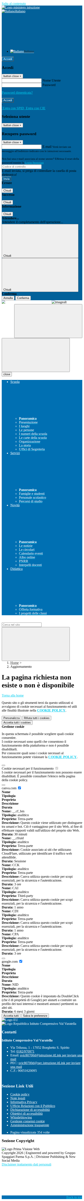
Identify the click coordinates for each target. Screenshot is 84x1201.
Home (14, 663)
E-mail (46, 146)
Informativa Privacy (23, 1102)
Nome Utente (51, 80)
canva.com (9, 788)
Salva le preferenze (35, 1015)
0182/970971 (25, 1051)
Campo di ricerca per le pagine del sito (28, 620)
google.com (10, 961)
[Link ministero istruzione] (21, 7)
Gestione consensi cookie (27, 1121)
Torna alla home (13, 695)
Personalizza (11, 718)
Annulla (8, 298)
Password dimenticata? (17, 92)
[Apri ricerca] (48, 321)
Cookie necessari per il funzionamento (28, 768)
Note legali (17, 1098)
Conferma (23, 298)
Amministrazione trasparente (29, 1125)
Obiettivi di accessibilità (26, 1113)
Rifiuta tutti (37, 718)
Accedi (7, 59)
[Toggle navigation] (36, 355)
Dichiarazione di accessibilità (30, 1110)
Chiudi (7, 190)
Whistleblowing (21, 1117)
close (6, 374)
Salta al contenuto (14, 3)
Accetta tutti (17, 722)
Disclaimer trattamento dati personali (26, 1164)
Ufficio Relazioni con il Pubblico (32, 1106)
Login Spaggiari (34, 162)
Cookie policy (20, 1094)
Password (49, 85)
